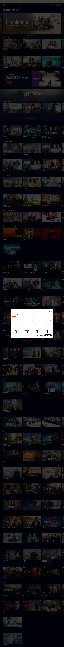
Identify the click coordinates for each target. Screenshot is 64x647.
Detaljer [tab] (32, 314)
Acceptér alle (48, 335)
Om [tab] (46, 314)
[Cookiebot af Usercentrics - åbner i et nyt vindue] (48, 311)
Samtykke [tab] (18, 314)
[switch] (27, 332)
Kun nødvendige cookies (38, 335)
